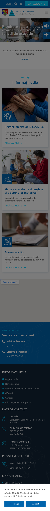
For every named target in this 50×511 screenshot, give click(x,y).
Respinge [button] (14, 504)
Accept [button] (35, 504)
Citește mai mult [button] (24, 496)
